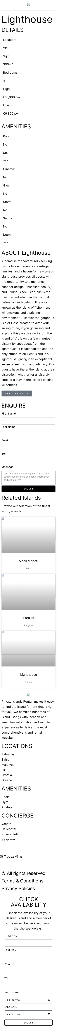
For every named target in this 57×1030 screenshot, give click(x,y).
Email (5, 440)
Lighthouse (28, 674)
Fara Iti (28, 618)
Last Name (9, 426)
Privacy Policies (18, 888)
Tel (3, 453)
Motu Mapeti (28, 561)
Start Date (11, 992)
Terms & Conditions (22, 881)
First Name (9, 413)
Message (8, 467)
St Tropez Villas (11, 856)
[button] (28, 10)
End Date (10, 1006)
